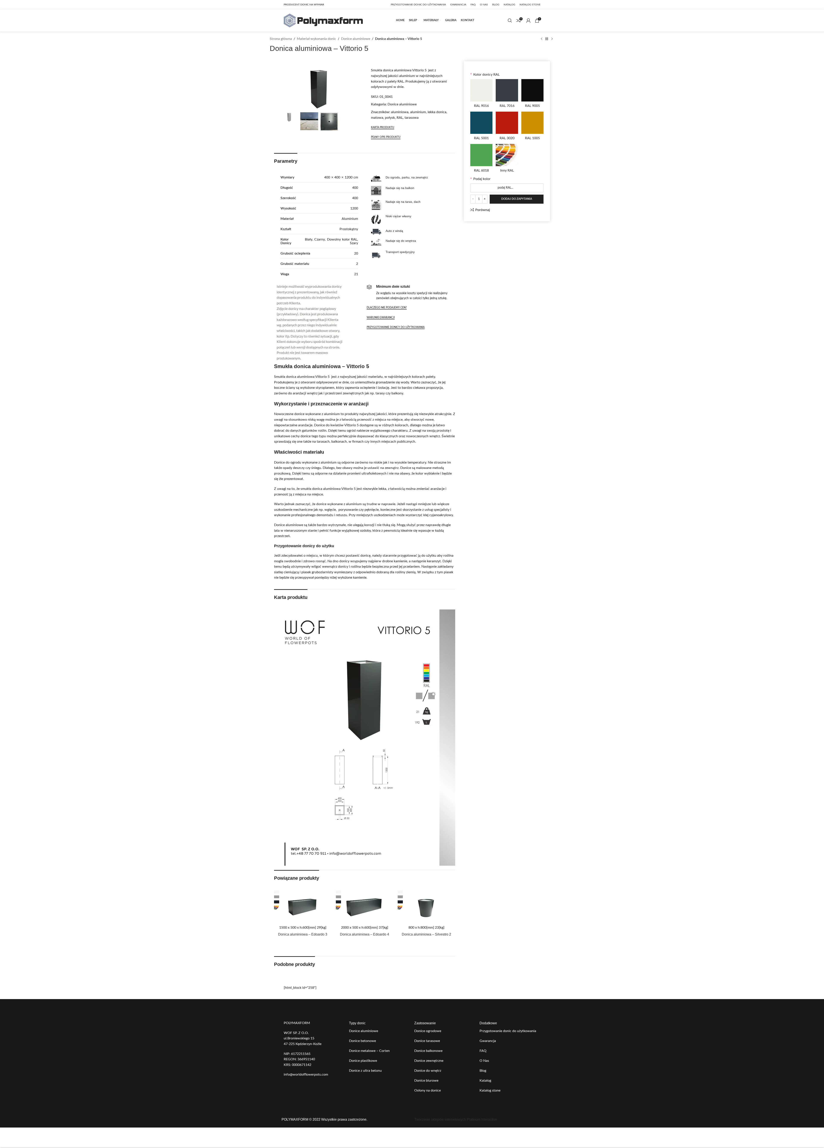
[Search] (510, 20)
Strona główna (281, 39)
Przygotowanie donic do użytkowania (508, 1031)
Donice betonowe (362, 1041)
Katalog (485, 1080)
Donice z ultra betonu (365, 1070)
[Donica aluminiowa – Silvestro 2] (426, 906)
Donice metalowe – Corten (369, 1051)
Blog (483, 1070)
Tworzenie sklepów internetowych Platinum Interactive (455, 1119)
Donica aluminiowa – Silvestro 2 (426, 934)
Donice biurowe (426, 1080)
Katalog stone (490, 1090)
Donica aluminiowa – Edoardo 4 (364, 934)
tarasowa (412, 117)
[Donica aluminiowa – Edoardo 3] (303, 906)
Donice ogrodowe (427, 1031)
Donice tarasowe (427, 1041)
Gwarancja (488, 1041)
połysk (390, 117)
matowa (377, 117)
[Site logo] (323, 20)
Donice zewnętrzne (428, 1060)
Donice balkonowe (428, 1051)
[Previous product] (541, 39)
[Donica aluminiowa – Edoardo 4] (364, 906)
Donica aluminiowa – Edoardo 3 (302, 934)
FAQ (483, 1051)
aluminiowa (399, 112)
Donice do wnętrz (427, 1070)
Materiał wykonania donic (316, 39)
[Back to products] (546, 39)
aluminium (418, 112)
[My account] (528, 20)
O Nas (484, 1060)
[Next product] (552, 39)
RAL (400, 117)
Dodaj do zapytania (516, 199)
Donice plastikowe (363, 1060)
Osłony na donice (427, 1090)
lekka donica (437, 112)
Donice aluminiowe (355, 39)
